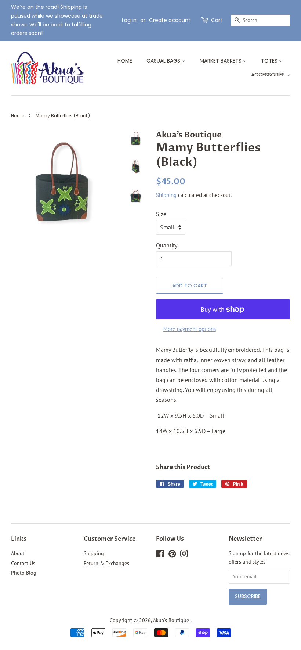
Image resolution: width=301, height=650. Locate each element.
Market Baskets (221, 60)
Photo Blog (23, 572)
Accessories (268, 74)
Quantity (166, 245)
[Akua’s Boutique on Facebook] (160, 555)
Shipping (166, 195)
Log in (129, 20)
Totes (270, 60)
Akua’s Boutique (172, 620)
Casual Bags (164, 60)
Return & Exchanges (106, 563)
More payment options (189, 328)
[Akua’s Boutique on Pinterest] (172, 555)
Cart (216, 20)
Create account (170, 20)
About (18, 553)
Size (161, 214)
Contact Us (23, 563)
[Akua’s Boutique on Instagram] (184, 555)
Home (124, 60)
